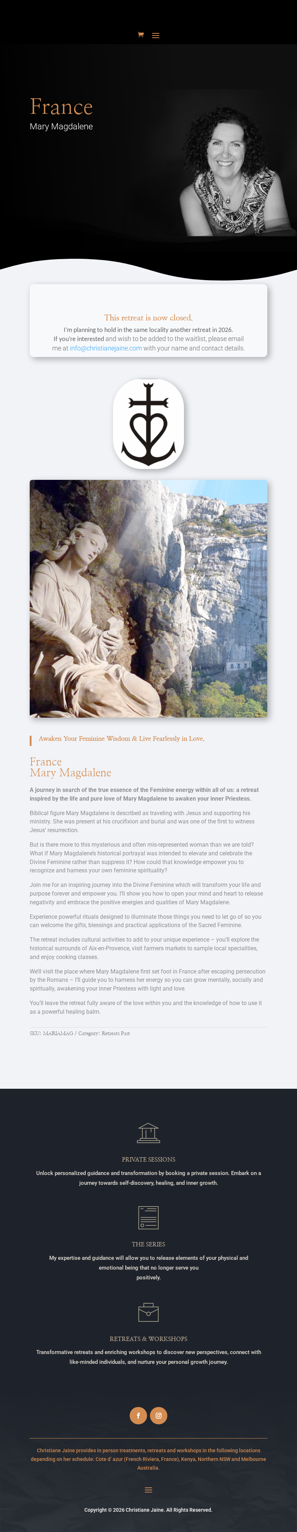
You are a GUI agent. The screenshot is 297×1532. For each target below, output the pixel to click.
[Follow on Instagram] (158, 1415)
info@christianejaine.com (106, 348)
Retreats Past (116, 1033)
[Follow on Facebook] (138, 1415)
